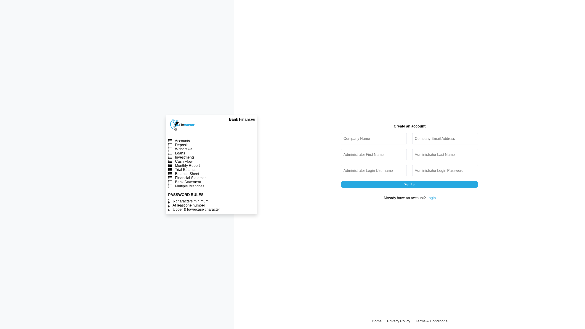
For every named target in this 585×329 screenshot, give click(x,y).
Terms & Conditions (431, 321)
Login (431, 198)
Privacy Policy (398, 321)
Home (377, 321)
